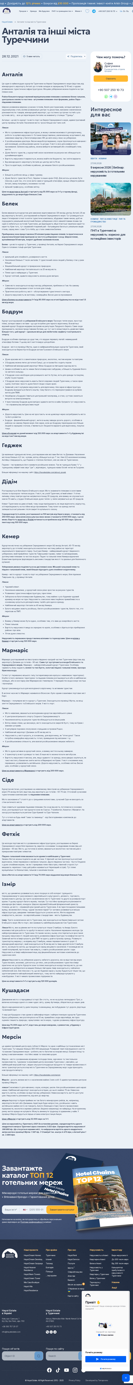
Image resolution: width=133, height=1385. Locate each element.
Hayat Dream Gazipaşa (33, 1263)
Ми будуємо (44, 11)
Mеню (77, 11)
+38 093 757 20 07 (10, 1326)
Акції (114, 1287)
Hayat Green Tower (32, 1278)
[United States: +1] (25, 1210)
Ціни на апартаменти (12, 825)
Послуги (71, 1263)
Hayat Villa (28, 1286)
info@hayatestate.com (11, 1332)
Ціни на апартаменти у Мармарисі (18, 771)
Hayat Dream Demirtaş (33, 1259)
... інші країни (51, 1275)
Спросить (111, 78)
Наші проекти (31, 1250)
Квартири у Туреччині (99, 1274)
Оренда (33, 11)
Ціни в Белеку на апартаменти (16, 300)
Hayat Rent (72, 1255)
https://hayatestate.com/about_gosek (50, 472)
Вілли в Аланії (95, 1263)
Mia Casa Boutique (31, 1282)
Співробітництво (75, 1272)
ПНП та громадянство (61, 11)
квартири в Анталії (18, 192)
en (124, 11)
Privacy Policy (74, 1380)
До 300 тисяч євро (120, 1259)
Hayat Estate (7, 22)
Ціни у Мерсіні (8, 1119)
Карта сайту (73, 1296)
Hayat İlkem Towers (32, 1274)
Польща (49, 1271)
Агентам (71, 1276)
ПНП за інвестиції (108, 219)
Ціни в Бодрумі (9, 433)
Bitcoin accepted (75, 1284)
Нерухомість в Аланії (99, 1255)
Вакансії (71, 1280)
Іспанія (49, 1259)
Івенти (94, 158)
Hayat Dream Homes (32, 1255)
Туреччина (50, 1255)
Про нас (72, 1250)
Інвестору (117, 1250)
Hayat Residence (31, 1290)
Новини (103, 158)
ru (127, 11)
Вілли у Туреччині (97, 1278)
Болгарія (49, 1267)
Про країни (51, 1250)
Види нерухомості (120, 1255)
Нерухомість (96, 1250)
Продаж (22, 11)
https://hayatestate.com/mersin (47, 1075)
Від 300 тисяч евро (120, 1263)
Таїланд (49, 1263)
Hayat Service (73, 1259)
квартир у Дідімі (26, 519)
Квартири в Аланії (97, 1259)
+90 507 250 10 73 (107, 11)
